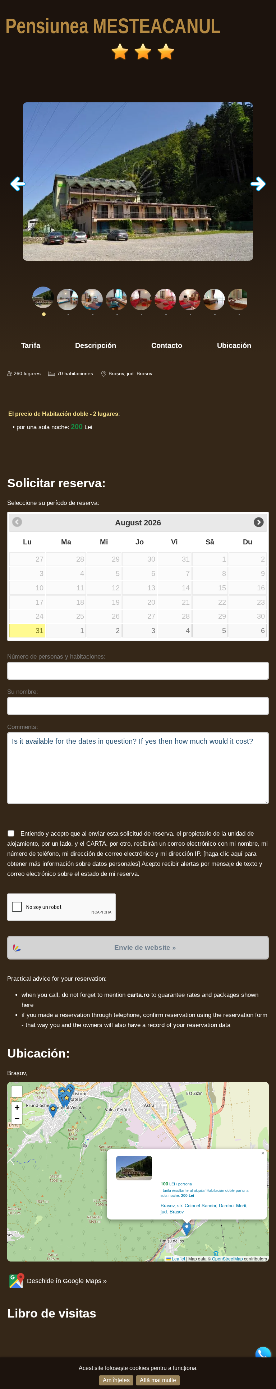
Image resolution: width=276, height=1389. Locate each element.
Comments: (22, 727)
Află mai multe (158, 1380)
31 (39, 631)
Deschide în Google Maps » (66, 1281)
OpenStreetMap (227, 1258)
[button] (186, 1229)
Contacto (166, 345)
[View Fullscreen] (17, 1091)
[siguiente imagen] (258, 189)
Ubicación (234, 345)
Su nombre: (22, 691)
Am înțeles (116, 1380)
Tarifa (30, 345)
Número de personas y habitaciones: (56, 656)
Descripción (95, 345)
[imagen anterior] (18, 189)
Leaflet (178, 1258)
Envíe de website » (145, 947)
